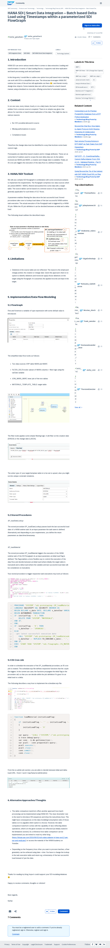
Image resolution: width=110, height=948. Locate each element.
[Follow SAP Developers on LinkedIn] (104, 944)
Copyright (25, 944)
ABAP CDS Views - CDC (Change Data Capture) (89, 70)
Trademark (48, 944)
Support (57, 944)
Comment (15, 934)
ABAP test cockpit (81, 76)
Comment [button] (64, 911)
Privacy (7, 944)
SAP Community (12, 8)
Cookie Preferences (69, 944)
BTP (92, 87)
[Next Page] (90, 100)
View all (77, 407)
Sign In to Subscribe (92, 25)
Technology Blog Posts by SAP (54, 8)
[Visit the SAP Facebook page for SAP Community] (92, 944)
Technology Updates (63, 53)
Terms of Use (15, 944)
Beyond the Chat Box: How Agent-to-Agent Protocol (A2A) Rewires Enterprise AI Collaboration (87, 129)
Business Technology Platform (85, 98)
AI (93, 80)
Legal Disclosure (37, 944)
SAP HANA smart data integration (42, 53)
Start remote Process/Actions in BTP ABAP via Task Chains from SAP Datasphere (88, 144)
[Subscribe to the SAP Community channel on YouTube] (100, 944)
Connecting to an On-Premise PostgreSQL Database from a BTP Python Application (88, 114)
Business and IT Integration (84, 91)
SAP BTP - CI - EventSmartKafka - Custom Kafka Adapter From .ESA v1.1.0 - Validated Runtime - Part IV (88, 159)
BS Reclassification (81, 87)
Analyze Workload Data (82, 83)
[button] (93, 43)
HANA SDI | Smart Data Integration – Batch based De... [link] (80, 8)
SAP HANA (27, 53)
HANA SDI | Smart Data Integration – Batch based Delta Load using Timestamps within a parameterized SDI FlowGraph (52, 16)
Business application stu (83, 94)
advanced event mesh (82, 80)
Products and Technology (26, 8)
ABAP (77, 67)
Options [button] (83, 29)
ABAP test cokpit (95, 76)
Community (20, 3)
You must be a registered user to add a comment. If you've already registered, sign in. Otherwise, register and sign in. (37, 929)
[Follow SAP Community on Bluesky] (96, 944)
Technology (39, 8)
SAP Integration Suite (15, 53)
